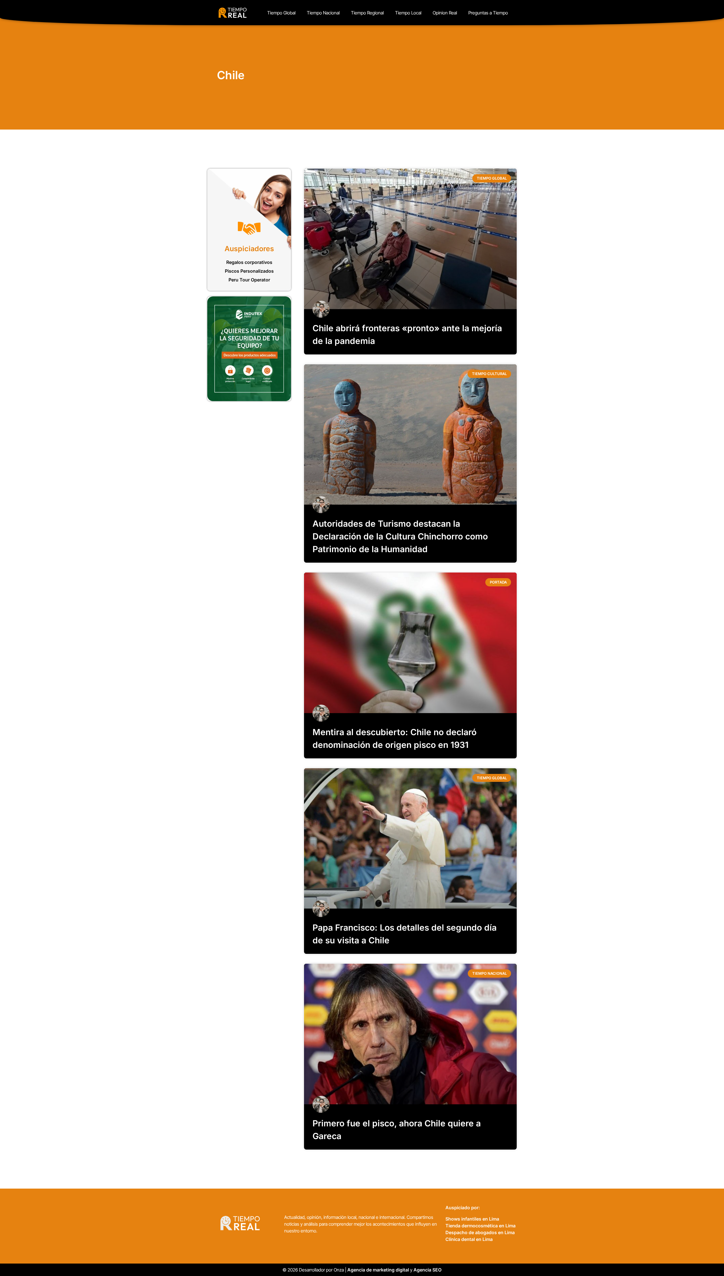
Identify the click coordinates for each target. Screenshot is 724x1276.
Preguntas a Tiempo (488, 13)
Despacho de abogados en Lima (480, 1232)
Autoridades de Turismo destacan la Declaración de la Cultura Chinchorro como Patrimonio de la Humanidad (400, 536)
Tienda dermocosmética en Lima (480, 1225)
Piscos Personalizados (249, 271)
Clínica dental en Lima (469, 1239)
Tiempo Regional (367, 13)
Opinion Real (445, 13)
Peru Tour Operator (249, 280)
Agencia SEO (428, 1270)
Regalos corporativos (249, 262)
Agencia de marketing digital (378, 1270)
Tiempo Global (281, 13)
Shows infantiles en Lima (472, 1219)
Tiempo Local (408, 13)
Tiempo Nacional (323, 13)
